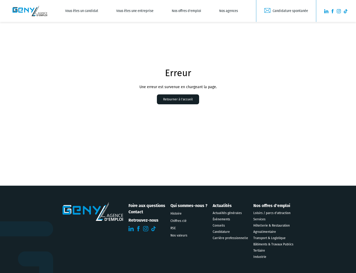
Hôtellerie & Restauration (271, 225)
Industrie (259, 257)
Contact (135, 211)
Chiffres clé (178, 221)
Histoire (176, 213)
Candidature (221, 232)
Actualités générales (227, 213)
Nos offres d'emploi (186, 11)
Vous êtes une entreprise (135, 11)
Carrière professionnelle (230, 238)
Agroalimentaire (264, 232)
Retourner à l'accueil (178, 99)
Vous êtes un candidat (81, 11)
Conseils (219, 225)
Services (259, 219)
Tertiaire (259, 250)
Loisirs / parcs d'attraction (272, 213)
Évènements (221, 219)
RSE (173, 228)
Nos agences (228, 11)
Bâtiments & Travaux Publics (273, 244)
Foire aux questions (146, 205)
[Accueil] (30, 11)
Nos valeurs (178, 235)
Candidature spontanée (290, 11)
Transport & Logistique (269, 238)
